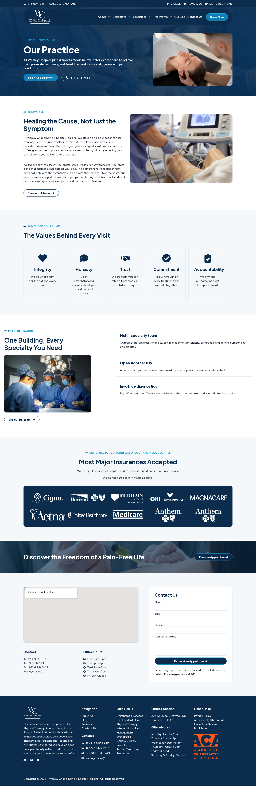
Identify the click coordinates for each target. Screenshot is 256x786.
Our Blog (179, 16)
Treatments (160, 16)
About (102, 16)
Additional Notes (165, 636)
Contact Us (194, 16)
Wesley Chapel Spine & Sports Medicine (74, 778)
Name (158, 602)
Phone (159, 625)
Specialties (139, 16)
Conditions (119, 16)
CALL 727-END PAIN (62, 3)
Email (158, 613)
